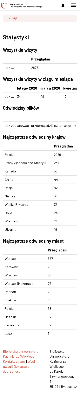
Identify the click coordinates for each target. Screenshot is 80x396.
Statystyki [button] (12, 18)
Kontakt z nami (14, 361)
